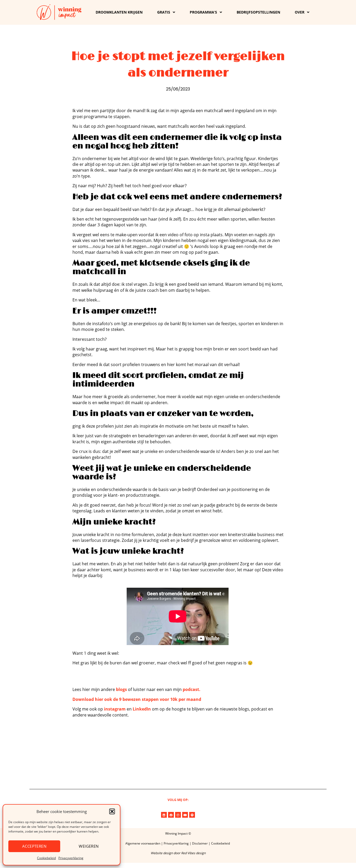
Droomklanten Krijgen (119, 12)
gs (125, 689)
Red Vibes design (193, 853)
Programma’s (203, 12)
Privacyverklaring (70, 858)
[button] (112, 811)
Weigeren (89, 846)
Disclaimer (200, 843)
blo (119, 689)
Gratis (163, 12)
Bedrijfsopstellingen (258, 12)
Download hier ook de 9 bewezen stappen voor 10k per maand (136, 699)
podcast (191, 689)
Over (299, 12)
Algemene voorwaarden (142, 843)
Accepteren (34, 846)
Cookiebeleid (46, 858)
